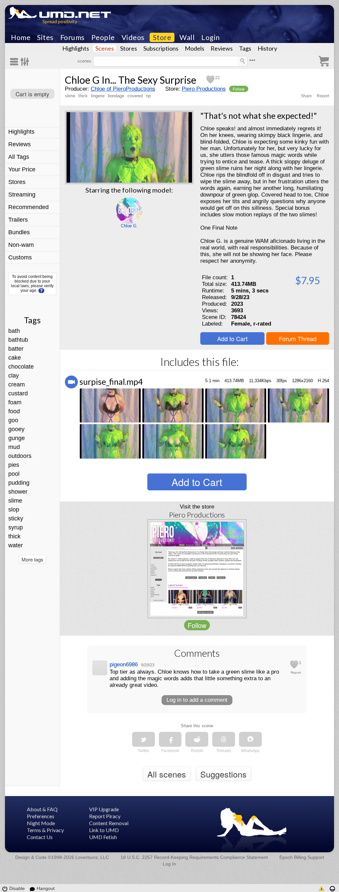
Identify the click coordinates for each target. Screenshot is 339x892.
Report (323, 96)
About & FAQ (42, 809)
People (103, 37)
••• (252, 60)
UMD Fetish (103, 837)
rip (148, 95)
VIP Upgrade (104, 809)
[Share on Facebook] (170, 739)
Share (306, 96)
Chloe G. (129, 225)
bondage (116, 95)
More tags (32, 559)
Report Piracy (105, 816)
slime (15, 500)
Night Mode (41, 823)
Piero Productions (204, 89)
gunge (16, 438)
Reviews (222, 48)
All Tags (18, 157)
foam (15, 402)
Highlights (75, 48)
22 (217, 77)
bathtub (18, 339)
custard (18, 393)
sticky (15, 518)
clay (13, 375)
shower (17, 491)
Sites (45, 37)
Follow (239, 89)
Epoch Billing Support (301, 857)
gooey (16, 429)
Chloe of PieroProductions (123, 89)
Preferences (40, 816)
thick (14, 536)
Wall (187, 37)
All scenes (166, 774)
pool (14, 473)
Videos (133, 37)
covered (135, 95)
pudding (18, 482)
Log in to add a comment (197, 700)
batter (16, 348)
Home (20, 37)
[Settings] (25, 62)
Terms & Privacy (45, 830)
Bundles (19, 232)
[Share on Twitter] (143, 739)
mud (14, 447)
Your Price (21, 169)
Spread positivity (59, 21)
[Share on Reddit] (197, 739)
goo (13, 420)
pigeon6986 (124, 664)
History (267, 48)
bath (14, 331)
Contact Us (40, 837)
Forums (72, 37)
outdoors (19, 456)
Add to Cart (232, 338)
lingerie (98, 95)
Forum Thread (297, 338)
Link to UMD (104, 830)
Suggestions (223, 774)
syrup (15, 527)
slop (13, 509)
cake (14, 357)
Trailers (18, 219)
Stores (128, 48)
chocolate (21, 366)
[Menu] (15, 62)
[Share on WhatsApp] (250, 739)
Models (194, 48)
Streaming (21, 194)
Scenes (104, 48)
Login (210, 37)
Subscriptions (160, 48)
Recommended (28, 207)
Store (162, 37)
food (14, 411)
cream (16, 384)
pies (13, 465)
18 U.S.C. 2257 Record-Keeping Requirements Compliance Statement (194, 857)
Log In (169, 864)
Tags (245, 48)
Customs (20, 257)
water (15, 545)
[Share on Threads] (224, 739)
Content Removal (108, 823)
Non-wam (21, 245)
